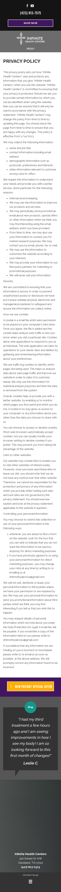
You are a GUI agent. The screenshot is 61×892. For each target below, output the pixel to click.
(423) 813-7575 (30, 12)
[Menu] (30, 881)
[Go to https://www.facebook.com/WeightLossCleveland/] (27, 6)
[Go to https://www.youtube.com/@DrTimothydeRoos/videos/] (32, 6)
